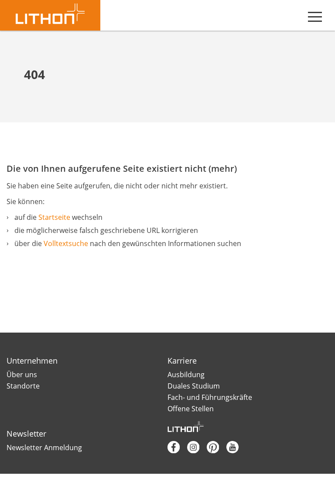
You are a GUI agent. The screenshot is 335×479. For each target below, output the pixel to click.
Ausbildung (186, 374)
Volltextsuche (66, 243)
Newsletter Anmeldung (44, 447)
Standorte (23, 386)
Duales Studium (194, 386)
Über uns (22, 374)
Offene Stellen (191, 408)
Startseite (54, 217)
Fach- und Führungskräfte (210, 397)
